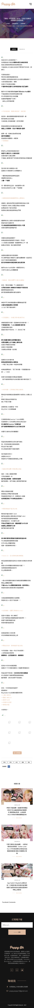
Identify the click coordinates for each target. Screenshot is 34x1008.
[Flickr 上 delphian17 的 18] (2, 486)
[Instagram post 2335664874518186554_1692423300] (7, 745)
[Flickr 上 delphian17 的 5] (2, 193)
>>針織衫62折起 (6, 702)
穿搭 (11, 762)
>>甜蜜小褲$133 (6, 697)
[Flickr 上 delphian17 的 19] (2, 503)
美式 (17, 762)
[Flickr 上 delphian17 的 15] (2, 414)
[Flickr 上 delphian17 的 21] (2, 550)
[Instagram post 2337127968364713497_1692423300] (17, 735)
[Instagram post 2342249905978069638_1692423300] (7, 725)
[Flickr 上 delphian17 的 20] (2, 533)
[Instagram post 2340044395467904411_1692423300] (27, 725)
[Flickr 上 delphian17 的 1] (2, 57)
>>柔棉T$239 (5, 700)
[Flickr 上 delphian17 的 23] (2, 593)
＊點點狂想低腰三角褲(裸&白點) (11, 469)
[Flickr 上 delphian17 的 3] (2, 146)
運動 (23, 762)
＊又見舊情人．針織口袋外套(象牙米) (13, 317)
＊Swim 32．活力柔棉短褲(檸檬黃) (12, 556)
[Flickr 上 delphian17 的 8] (2, 250)
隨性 (29, 762)
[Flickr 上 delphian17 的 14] (2, 384)
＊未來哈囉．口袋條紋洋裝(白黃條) (12, 389)
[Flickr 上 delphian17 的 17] (2, 464)
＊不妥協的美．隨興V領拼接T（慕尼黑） (14, 111)
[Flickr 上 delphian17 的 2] (2, 106)
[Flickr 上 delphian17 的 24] (2, 605)
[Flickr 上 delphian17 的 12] (2, 335)
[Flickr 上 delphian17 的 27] (2, 660)
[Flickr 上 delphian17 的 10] (2, 297)
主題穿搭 (14, 49)
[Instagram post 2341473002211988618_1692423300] (17, 725)
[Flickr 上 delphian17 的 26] (2, 640)
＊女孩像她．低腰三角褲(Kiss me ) (12, 610)
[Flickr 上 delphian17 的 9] (2, 275)
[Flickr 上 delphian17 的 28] (2, 683)
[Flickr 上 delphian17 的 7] (2, 233)
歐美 (4, 762)
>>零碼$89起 (5, 705)
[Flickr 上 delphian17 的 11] (2, 312)
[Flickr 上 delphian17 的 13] (2, 354)
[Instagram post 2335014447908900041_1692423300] (17, 745)
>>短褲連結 (4, 141)
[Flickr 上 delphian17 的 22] (2, 575)
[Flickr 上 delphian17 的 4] (2, 163)
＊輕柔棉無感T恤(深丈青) (9, 509)
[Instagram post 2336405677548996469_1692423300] (27, 735)
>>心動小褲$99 (6, 695)
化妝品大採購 (8, 792)
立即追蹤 (18, 753)
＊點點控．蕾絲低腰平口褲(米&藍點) (12, 280)
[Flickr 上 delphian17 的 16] (2, 436)
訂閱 (19, 932)
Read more (19, 818)
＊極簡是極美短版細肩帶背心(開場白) (13, 198)
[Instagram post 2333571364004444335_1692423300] (27, 745)
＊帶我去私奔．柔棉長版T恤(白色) (12, 645)
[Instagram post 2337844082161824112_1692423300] (7, 735)
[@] (6, 716)
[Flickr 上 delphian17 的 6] (2, 215)
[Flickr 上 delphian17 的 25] (2, 628)
